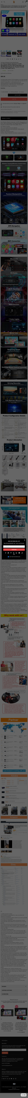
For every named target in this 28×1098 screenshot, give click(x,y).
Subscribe (14, 549)
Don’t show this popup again (14, 556)
